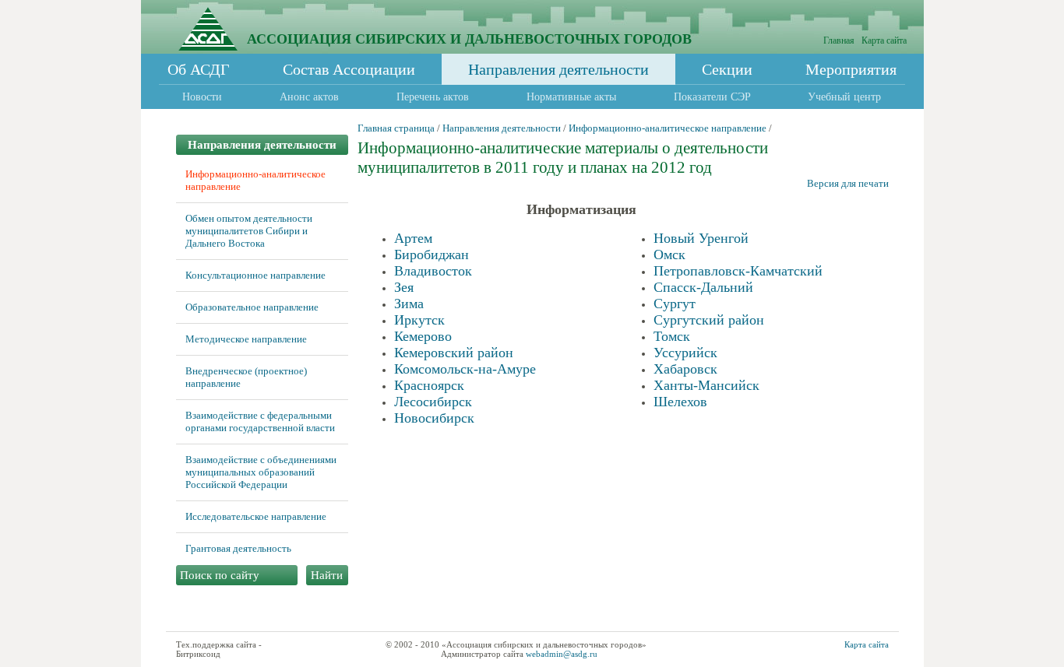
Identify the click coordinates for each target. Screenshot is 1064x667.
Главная (838, 40)
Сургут (675, 303)
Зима (409, 303)
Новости (202, 97)
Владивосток (433, 271)
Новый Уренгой (701, 238)
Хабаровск (685, 369)
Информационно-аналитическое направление (667, 128)
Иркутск (419, 320)
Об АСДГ (198, 69)
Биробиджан (431, 254)
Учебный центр (844, 97)
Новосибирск (434, 418)
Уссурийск (685, 352)
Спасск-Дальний (703, 287)
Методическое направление (246, 339)
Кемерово (423, 336)
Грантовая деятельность (238, 548)
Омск (669, 254)
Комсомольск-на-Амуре (465, 369)
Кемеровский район (453, 352)
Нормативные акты (571, 97)
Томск (672, 336)
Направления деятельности (558, 69)
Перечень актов (432, 97)
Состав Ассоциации (349, 69)
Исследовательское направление (255, 516)
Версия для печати (848, 183)
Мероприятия (851, 69)
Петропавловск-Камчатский (738, 271)
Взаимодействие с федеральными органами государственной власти (260, 421)
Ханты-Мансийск (706, 385)
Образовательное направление (252, 307)
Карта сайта (884, 40)
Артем (413, 238)
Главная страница (396, 128)
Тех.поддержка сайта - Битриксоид (219, 649)
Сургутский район (709, 320)
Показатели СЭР (712, 97)
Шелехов (680, 401)
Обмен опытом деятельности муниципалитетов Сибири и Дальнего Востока (248, 230)
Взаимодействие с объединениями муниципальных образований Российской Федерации (260, 472)
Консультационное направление (255, 275)
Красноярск (429, 385)
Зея (404, 287)
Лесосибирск (433, 401)
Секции (727, 69)
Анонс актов (309, 97)
